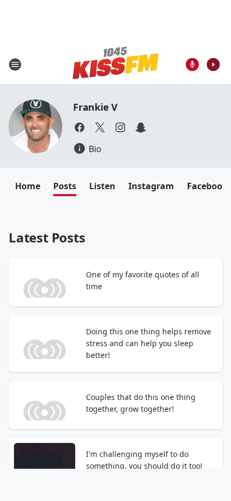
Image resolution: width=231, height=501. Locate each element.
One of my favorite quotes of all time (142, 280)
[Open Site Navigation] (15, 64)
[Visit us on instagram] (120, 127)
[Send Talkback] (192, 64)
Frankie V (95, 107)
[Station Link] (115, 64)
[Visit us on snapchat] (140, 127)
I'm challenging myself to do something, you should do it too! (144, 460)
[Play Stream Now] (213, 64)
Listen (102, 186)
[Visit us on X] (99, 127)
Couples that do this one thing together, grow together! (141, 403)
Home (27, 186)
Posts (64, 186)
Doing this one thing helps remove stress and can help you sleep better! (148, 343)
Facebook (207, 186)
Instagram (151, 186)
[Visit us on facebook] (79, 127)
